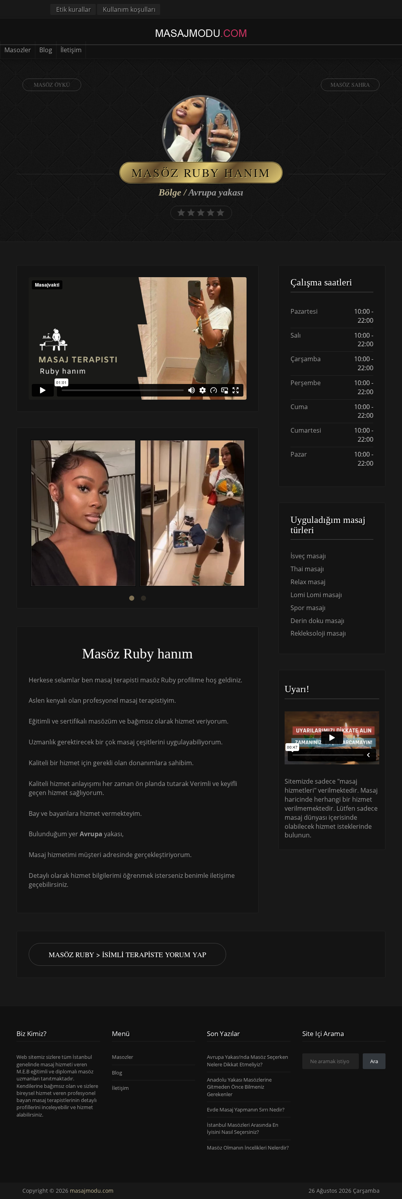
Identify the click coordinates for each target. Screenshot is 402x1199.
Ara (374, 1061)
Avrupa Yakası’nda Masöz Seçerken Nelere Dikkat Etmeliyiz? (247, 1060)
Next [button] (246, 514)
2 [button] (143, 598)
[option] (83, 514)
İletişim (71, 50)
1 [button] (131, 598)
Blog (45, 50)
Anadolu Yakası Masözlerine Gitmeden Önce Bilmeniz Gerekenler (239, 1087)
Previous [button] (28, 514)
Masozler (17, 50)
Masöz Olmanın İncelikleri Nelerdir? (248, 1147)
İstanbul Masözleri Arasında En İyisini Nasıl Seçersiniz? (242, 1128)
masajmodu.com (91, 1190)
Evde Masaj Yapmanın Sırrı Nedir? (246, 1109)
